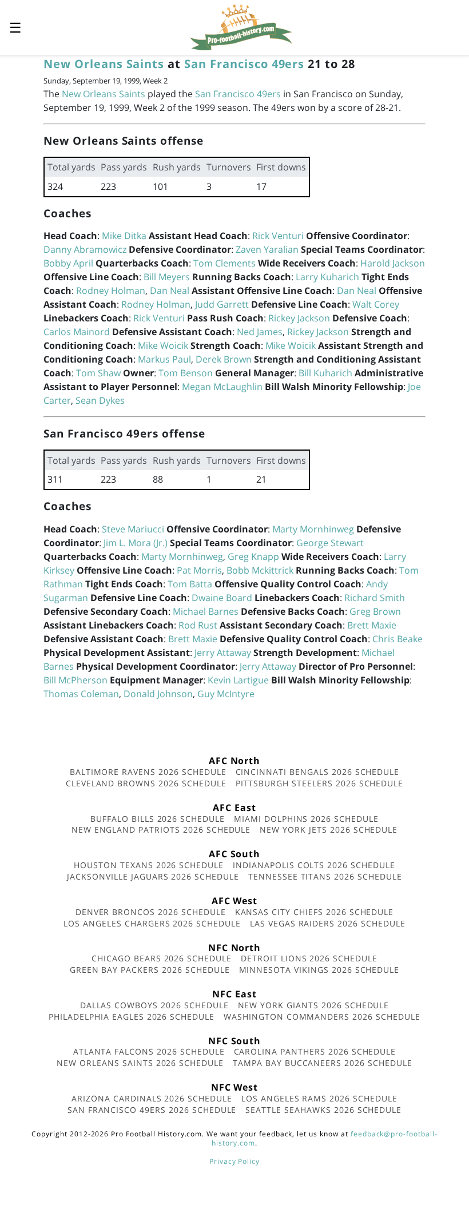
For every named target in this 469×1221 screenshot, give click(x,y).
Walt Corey (375, 304)
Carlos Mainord (76, 331)
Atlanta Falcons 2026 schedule (149, 1051)
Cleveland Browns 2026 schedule (146, 783)
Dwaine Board (222, 597)
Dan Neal (169, 290)
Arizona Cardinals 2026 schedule (151, 1098)
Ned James (260, 331)
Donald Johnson (158, 693)
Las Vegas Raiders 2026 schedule (328, 923)
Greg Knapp (253, 556)
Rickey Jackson (299, 318)
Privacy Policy (234, 1161)
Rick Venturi (278, 235)
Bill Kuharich (325, 373)
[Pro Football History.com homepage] (240, 26)
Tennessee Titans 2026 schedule (325, 876)
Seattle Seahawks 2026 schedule (323, 1109)
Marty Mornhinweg (313, 529)
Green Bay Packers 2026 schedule (150, 969)
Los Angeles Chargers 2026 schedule (152, 923)
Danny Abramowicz (84, 249)
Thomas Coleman (81, 693)
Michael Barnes (206, 611)
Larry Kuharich (327, 277)
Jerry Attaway (222, 652)
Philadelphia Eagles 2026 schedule (131, 1016)
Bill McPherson (75, 680)
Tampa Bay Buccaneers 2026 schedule (322, 1062)
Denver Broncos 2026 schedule (150, 911)
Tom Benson (185, 373)
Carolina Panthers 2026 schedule (315, 1051)
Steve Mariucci (133, 529)
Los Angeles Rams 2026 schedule (319, 1098)
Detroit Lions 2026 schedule (309, 958)
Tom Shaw (98, 373)
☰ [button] (15, 27)
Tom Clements (224, 263)
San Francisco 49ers (244, 63)
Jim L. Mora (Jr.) (136, 542)
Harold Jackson (392, 263)
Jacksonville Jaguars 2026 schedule (153, 876)
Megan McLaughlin (222, 386)
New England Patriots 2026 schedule (161, 829)
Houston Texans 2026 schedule (149, 865)
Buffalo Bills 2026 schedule (157, 818)
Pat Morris (199, 570)
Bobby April (68, 263)
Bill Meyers (167, 277)
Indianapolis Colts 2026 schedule (314, 865)
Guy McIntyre (226, 693)
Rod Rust (197, 625)
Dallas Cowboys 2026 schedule (154, 1005)
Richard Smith (374, 597)
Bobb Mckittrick (259, 570)
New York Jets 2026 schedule (329, 829)
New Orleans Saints (103, 63)
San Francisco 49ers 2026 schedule (152, 1109)
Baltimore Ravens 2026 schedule (148, 771)
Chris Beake (397, 639)
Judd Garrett (222, 304)
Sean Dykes (100, 400)
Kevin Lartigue (238, 680)
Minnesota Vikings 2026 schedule (319, 969)
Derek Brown (224, 359)
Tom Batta (190, 584)
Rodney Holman (110, 290)
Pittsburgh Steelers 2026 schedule (320, 783)
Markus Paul (164, 359)
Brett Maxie (371, 625)
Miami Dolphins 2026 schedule (306, 818)
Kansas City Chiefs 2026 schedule (314, 911)
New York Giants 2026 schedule (313, 1005)
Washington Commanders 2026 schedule (322, 1016)
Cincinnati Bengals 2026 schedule (318, 771)
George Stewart (330, 542)
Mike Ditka (124, 235)
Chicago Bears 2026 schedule (162, 958)
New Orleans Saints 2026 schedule (140, 1062)
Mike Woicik (163, 345)
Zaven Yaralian (267, 249)
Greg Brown (375, 611)
